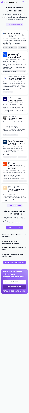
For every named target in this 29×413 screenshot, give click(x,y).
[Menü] (26, 2)
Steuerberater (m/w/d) (15, 118)
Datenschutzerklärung (19, 291)
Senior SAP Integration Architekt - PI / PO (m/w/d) (17, 143)
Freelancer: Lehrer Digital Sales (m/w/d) (16, 78)
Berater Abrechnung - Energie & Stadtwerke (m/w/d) (15, 56)
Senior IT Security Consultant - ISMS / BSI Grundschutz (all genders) (17, 166)
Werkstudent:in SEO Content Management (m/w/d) (15, 100)
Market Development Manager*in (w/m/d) (16, 35)
